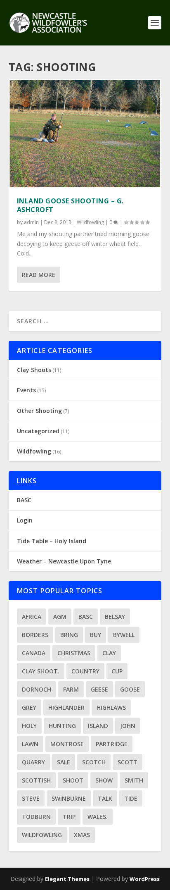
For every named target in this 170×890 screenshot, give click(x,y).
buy (95, 635)
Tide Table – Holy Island (51, 541)
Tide (130, 798)
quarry (33, 762)
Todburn (36, 817)
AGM (59, 616)
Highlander (66, 707)
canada (33, 653)
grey (29, 707)
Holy (29, 726)
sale (63, 762)
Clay (109, 653)
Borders (35, 635)
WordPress (145, 879)
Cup (117, 671)
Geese (99, 689)
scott (127, 762)
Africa (31, 616)
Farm (71, 689)
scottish (36, 780)
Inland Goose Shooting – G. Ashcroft (70, 205)
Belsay (115, 616)
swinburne (69, 798)
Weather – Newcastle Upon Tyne (64, 561)
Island (98, 726)
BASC (24, 500)
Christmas (73, 653)
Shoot (73, 780)
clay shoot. (40, 671)
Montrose (67, 744)
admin (31, 222)
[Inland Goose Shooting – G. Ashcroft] (85, 133)
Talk (105, 798)
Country (85, 671)
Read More (38, 275)
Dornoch (36, 689)
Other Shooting (39, 411)
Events (26, 390)
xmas (82, 835)
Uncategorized (38, 431)
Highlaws (111, 707)
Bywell (124, 635)
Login (25, 520)
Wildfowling (90, 222)
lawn (30, 744)
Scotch (94, 762)
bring (69, 635)
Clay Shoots (34, 370)
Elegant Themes (67, 879)
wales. (97, 817)
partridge (112, 744)
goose (130, 689)
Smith (134, 780)
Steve (31, 798)
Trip (69, 817)
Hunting (62, 726)
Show (104, 780)
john (127, 726)
